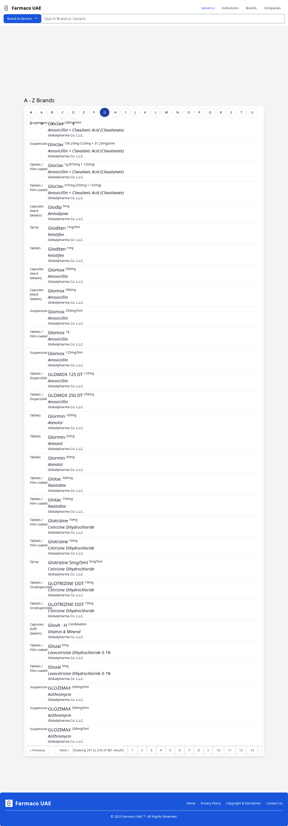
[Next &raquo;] (260, 750)
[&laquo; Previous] (126, 750)
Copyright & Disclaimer (243, 803)
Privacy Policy (211, 803)
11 (230, 750)
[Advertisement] (144, 59)
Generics (208, 8)
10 (218, 750)
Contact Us (274, 803)
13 (252, 750)
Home (191, 803)
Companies (272, 8)
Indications (230, 8)
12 (241, 750)
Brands (251, 8)
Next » (64, 750)
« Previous (37, 750)
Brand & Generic (19, 18)
